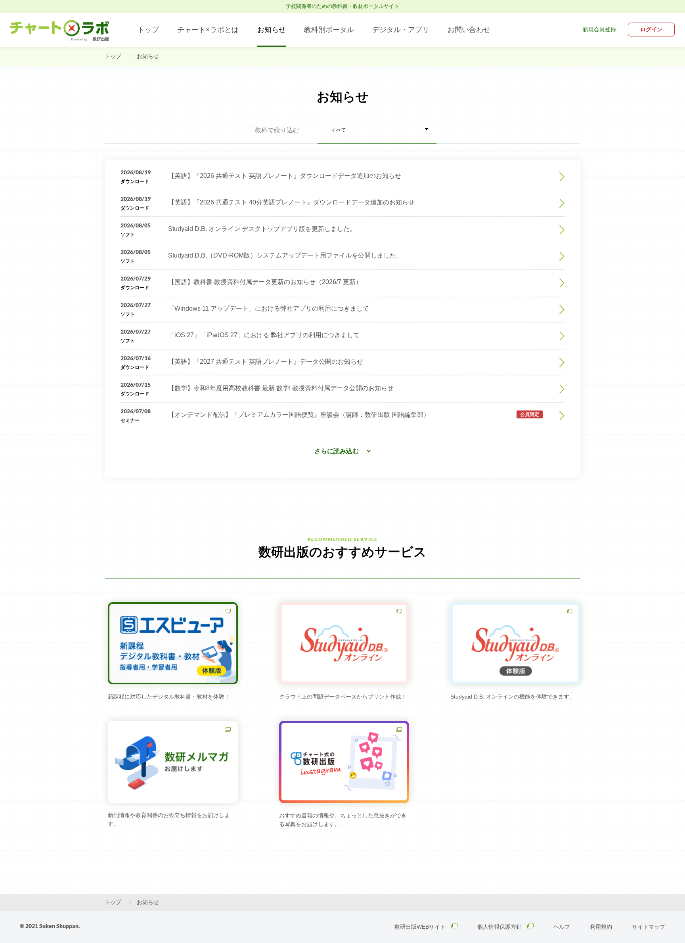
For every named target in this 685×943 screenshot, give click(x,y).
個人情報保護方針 (500, 927)
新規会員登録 (599, 29)
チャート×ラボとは (208, 30)
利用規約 (601, 927)
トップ (148, 30)
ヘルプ (561, 927)
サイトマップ (648, 927)
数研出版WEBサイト (420, 927)
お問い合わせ (469, 30)
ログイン (651, 29)
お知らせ (271, 30)
